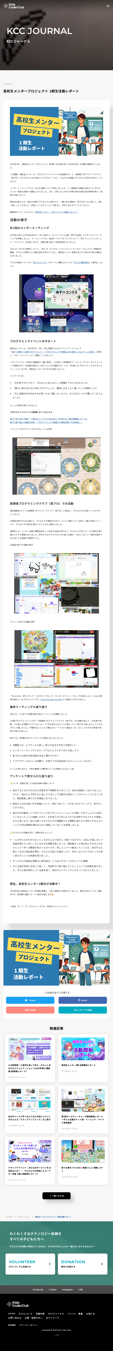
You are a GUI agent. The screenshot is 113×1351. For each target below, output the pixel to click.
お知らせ (90, 1313)
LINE (80, 1289)
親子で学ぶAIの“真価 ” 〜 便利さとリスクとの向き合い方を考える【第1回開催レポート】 (49, 418)
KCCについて (26, 1313)
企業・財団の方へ (34, 1318)
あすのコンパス (40, 262)
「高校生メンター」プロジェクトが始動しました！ (56, 212)
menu (108, 6)
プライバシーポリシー (28, 1325)
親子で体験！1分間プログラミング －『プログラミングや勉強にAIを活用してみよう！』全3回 (53, 351)
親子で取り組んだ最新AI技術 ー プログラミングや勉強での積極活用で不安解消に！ (46, 422)
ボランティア (52, 1318)
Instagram (67, 1289)
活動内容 (40, 1313)
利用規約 (12, 1325)
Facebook (38, 1289)
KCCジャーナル (24, 1217)
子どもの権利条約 (81, 262)
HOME (9, 1217)
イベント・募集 (75, 1313)
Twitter (53, 1289)
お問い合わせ (15, 1318)
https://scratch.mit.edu (51, 699)
